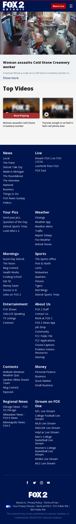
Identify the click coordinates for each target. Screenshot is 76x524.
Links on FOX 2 (12, 294)
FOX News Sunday (14, 198)
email (48, 483)
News (7, 153)
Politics (7, 202)
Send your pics (11, 217)
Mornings (11, 253)
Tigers (38, 285)
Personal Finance (45, 372)
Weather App (43, 222)
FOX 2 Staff (42, 309)
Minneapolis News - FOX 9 (15, 423)
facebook (27, 483)
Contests (8, 322)
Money (40, 366)
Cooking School (12, 276)
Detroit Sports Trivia (15, 226)
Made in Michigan (13, 171)
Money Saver (11, 285)
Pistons (39, 281)
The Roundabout (13, 176)
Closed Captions (44, 345)
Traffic (39, 231)
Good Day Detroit (13, 259)
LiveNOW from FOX (47, 166)
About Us (42, 304)
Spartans (40, 276)
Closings (40, 217)
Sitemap (40, 357)
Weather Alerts (44, 226)
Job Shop (40, 327)
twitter (34, 483)
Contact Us (41, 314)
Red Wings (41, 290)
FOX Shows (10, 309)
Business (8, 189)
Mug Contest (10, 268)
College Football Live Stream (47, 417)
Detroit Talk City (12, 167)
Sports (40, 253)
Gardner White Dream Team (16, 381)
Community (42, 331)
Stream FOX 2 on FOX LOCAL (48, 159)
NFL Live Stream (45, 411)
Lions (38, 268)
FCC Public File (43, 336)
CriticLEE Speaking (14, 314)
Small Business (44, 385)
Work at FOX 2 (43, 318)
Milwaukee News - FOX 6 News (14, 416)
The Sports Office (45, 259)
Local (6, 158)
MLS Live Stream (45, 463)
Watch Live (58, 6)
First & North (43, 263)
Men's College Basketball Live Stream (44, 440)
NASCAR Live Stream (47, 428)
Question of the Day (15, 222)
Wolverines (41, 272)
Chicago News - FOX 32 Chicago (15, 408)
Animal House (43, 244)
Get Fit (7, 281)
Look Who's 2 (11, 231)
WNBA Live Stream (46, 459)
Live (38, 153)
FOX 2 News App (45, 322)
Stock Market (43, 381)
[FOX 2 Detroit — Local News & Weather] (13, 5)
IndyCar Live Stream (47, 432)
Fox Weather (42, 239)
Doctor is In (10, 290)
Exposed (8, 392)
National (8, 185)
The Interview (11, 180)
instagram (41, 483)
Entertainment (15, 304)
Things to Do (11, 194)
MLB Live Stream (45, 423)
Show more (11, 78)
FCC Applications (45, 340)
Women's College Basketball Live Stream (45, 451)
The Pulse (9, 162)
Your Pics (10, 212)
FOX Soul (40, 170)
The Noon (9, 263)
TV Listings (9, 318)
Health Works (11, 272)
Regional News (15, 401)
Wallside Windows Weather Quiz (13, 373)
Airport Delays (43, 235)
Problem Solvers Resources (45, 351)
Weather (42, 212)
